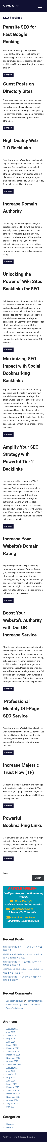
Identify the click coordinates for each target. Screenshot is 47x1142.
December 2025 (13, 1055)
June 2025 (11, 1074)
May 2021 (10, 1107)
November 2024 (13, 1097)
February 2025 (12, 1087)
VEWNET (11, 6)
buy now (8, 262)
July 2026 (10, 1032)
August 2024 (12, 1103)
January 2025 (12, 1090)
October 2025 (12, 1061)
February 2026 (12, 1048)
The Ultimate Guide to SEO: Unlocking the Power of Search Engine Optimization (24, 1004)
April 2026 (10, 1042)
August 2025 (12, 1068)
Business (10, 1124)
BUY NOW (8, 350)
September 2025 (13, 1064)
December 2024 (13, 1094)
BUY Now (8, 191)
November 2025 (13, 1058)
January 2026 (12, 1051)
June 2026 (11, 1035)
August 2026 (12, 1029)
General (9, 1127)
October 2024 (12, 1100)
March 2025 (11, 1084)
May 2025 (10, 1077)
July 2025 (10, 1071)
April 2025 (10, 1081)
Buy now (8, 75)
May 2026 (10, 1038)
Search (6, 873)
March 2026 (11, 1045)
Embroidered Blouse (14, 1001)
